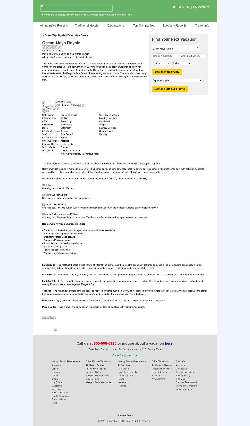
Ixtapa (55, 378)
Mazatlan (56, 389)
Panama (122, 385)
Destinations (115, 25)
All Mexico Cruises (95, 365)
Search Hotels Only (166, 71)
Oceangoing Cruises (162, 368)
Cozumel (56, 372)
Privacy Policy (183, 375)
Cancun (55, 368)
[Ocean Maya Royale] (76, 35)
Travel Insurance (184, 389)
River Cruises (158, 375)
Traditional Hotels (86, 25)
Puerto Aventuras (60, 395)
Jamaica (122, 382)
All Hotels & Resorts (162, 365)
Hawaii (121, 378)
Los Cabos (57, 382)
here (169, 343)
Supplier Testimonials (186, 382)
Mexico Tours (92, 378)
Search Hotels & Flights (169, 88)
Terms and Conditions (186, 385)
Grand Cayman (125, 375)
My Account (201, 6)
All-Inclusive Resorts (54, 25)
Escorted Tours (159, 372)
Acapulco (56, 365)
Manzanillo (57, 385)
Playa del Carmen (60, 392)
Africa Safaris (158, 378)
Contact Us (181, 368)
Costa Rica (123, 368)
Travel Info (201, 25)
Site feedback (125, 415)
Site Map (180, 378)
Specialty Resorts (173, 25)
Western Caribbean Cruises (99, 382)
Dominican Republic (127, 372)
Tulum (54, 402)
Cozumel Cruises (94, 372)
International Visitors (186, 372)
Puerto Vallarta (59, 399)
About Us (180, 365)
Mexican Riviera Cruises (98, 375)
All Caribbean (124, 365)
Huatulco (56, 375)
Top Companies (142, 25)
